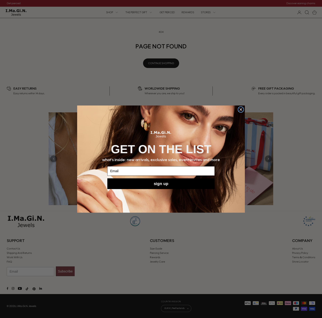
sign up (161, 183)
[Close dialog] (241, 109)
